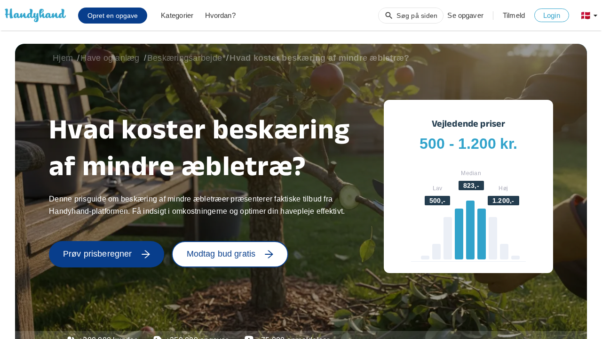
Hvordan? (220, 15)
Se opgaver (465, 15)
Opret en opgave (112, 15)
